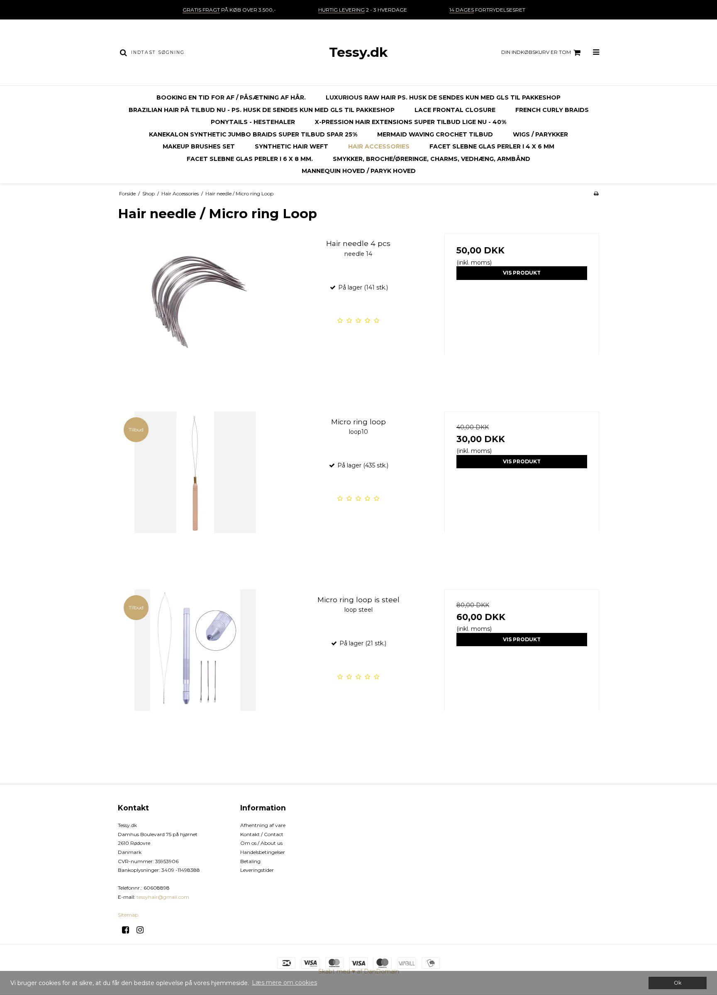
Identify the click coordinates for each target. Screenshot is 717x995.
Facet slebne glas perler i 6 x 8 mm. (250, 159)
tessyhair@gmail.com (163, 897)
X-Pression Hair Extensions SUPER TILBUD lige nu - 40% (410, 122)
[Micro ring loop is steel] (195, 666)
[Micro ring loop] (195, 488)
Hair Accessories (379, 146)
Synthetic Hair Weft (291, 146)
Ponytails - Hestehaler (253, 122)
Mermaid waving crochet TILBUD (435, 134)
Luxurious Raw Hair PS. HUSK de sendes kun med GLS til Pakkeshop (443, 97)
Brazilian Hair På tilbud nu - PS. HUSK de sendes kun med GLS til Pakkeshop (262, 110)
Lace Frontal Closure (455, 110)
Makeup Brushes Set (199, 146)
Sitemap (128, 915)
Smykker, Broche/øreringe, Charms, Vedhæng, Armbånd (431, 159)
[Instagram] (143, 930)
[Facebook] (128, 930)
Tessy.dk (358, 52)
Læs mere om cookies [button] (284, 982)
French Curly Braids (552, 110)
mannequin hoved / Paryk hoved (359, 171)
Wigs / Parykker (540, 134)
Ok (677, 983)
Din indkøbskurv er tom (536, 52)
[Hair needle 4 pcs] (195, 310)
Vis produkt (522, 273)
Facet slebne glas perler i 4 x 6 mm (491, 146)
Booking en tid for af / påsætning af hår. (231, 97)
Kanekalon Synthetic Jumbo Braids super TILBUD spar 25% (253, 134)
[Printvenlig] (596, 193)
